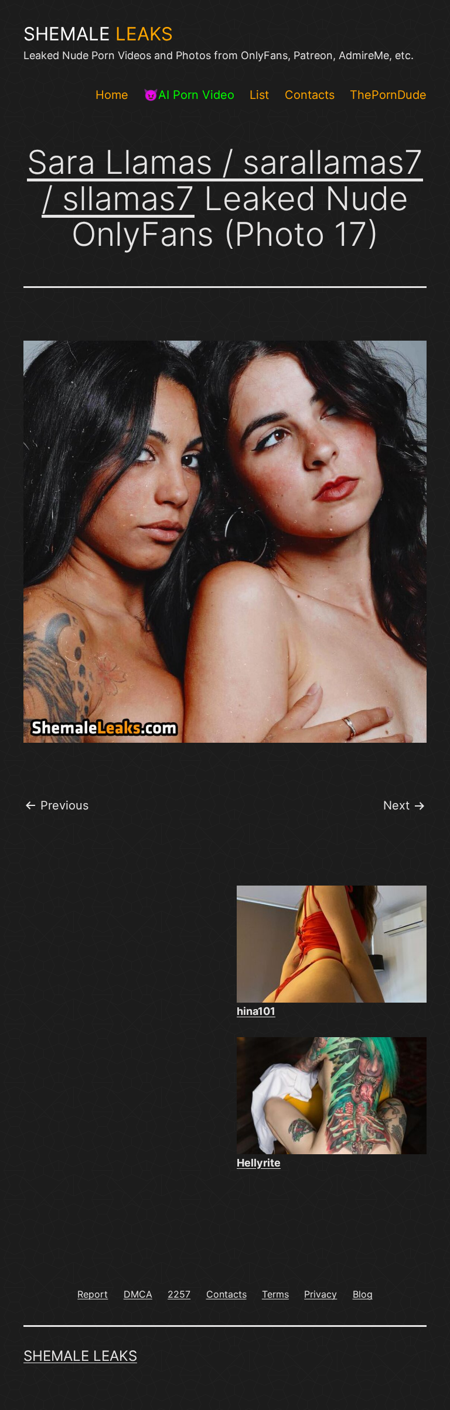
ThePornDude (388, 95)
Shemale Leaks (80, 1355)
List (259, 95)
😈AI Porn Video (189, 95)
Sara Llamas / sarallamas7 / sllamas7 (225, 180)
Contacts (310, 95)
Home (112, 95)
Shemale (98, 34)
